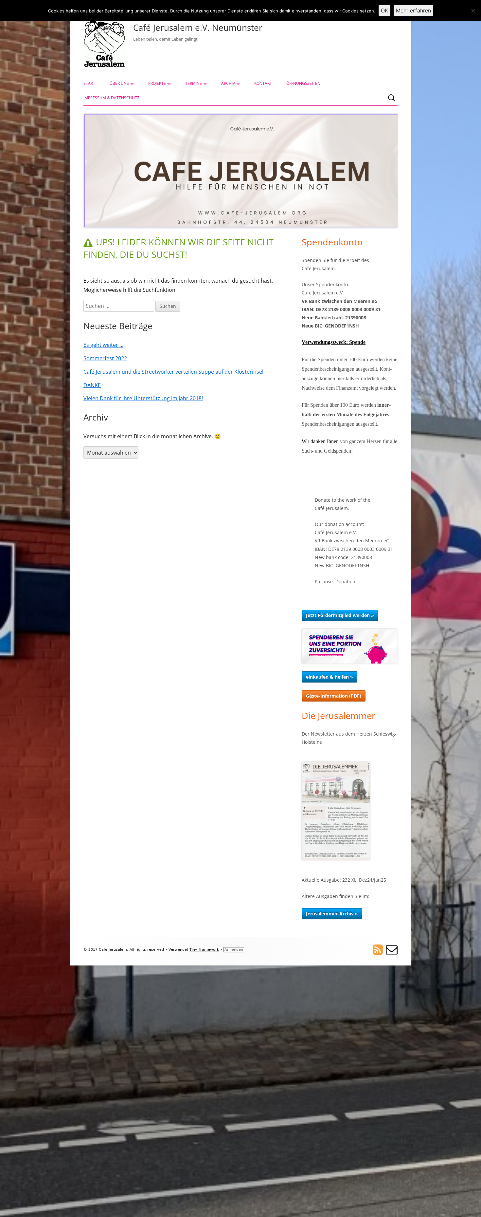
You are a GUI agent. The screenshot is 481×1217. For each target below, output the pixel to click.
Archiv (228, 83)
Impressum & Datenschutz (111, 98)
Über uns (119, 83)
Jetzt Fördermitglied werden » (340, 615)
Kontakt (263, 83)
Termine (193, 83)
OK (384, 10)
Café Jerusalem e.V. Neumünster (197, 27)
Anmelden (233, 949)
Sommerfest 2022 (105, 358)
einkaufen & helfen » (329, 677)
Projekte (157, 83)
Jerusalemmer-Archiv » (332, 913)
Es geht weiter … (103, 344)
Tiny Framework (204, 949)
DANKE (92, 385)
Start (89, 83)
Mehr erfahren (413, 10)
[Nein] (473, 10)
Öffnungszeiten (303, 83)
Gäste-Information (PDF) (333, 696)
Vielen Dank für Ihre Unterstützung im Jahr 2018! (143, 398)
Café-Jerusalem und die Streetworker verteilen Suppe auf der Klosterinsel (173, 371)
